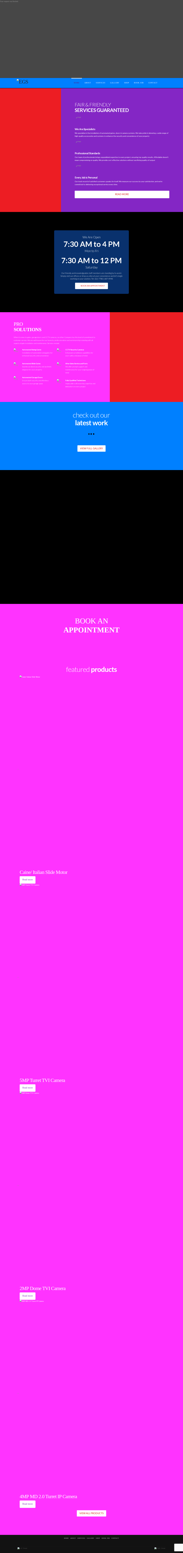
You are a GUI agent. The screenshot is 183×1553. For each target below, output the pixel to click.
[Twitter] (89, 1541)
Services (81, 1538)
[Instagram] (100, 1541)
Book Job (106, 1538)
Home (66, 1538)
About (73, 1538)
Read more (27, 879)
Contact (115, 1538)
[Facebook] (83, 1541)
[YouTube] (94, 1541)
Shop (98, 1538)
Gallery (90, 1538)
